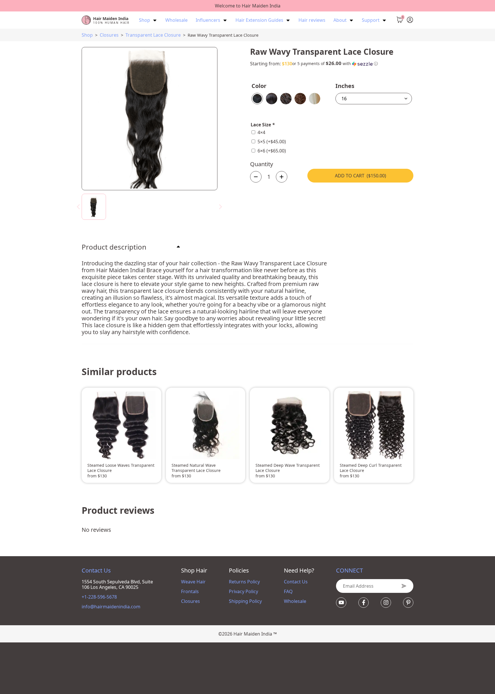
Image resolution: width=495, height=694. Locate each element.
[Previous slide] (78, 206)
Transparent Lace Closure (153, 35)
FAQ (288, 591)
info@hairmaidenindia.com (111, 606)
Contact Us (296, 582)
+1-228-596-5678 (99, 597)
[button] (335, 63)
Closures (109, 35)
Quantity (261, 164)
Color (259, 86)
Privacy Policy (243, 591)
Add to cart (360, 175)
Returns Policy (244, 582)
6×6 (272, 151)
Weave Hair (193, 582)
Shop (87, 35)
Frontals (190, 591)
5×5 (272, 141)
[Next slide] (220, 206)
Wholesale (295, 601)
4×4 (261, 132)
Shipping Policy (245, 601)
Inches (344, 86)
